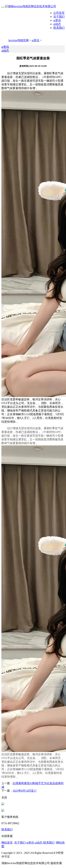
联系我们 (59, 27)
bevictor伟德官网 (18, 40)
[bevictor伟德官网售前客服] (2, 804)
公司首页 (59, 12)
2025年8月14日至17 (25, 790)
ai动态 (57, 24)
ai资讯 (57, 20)
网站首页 (7, 842)
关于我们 (59, 16)
